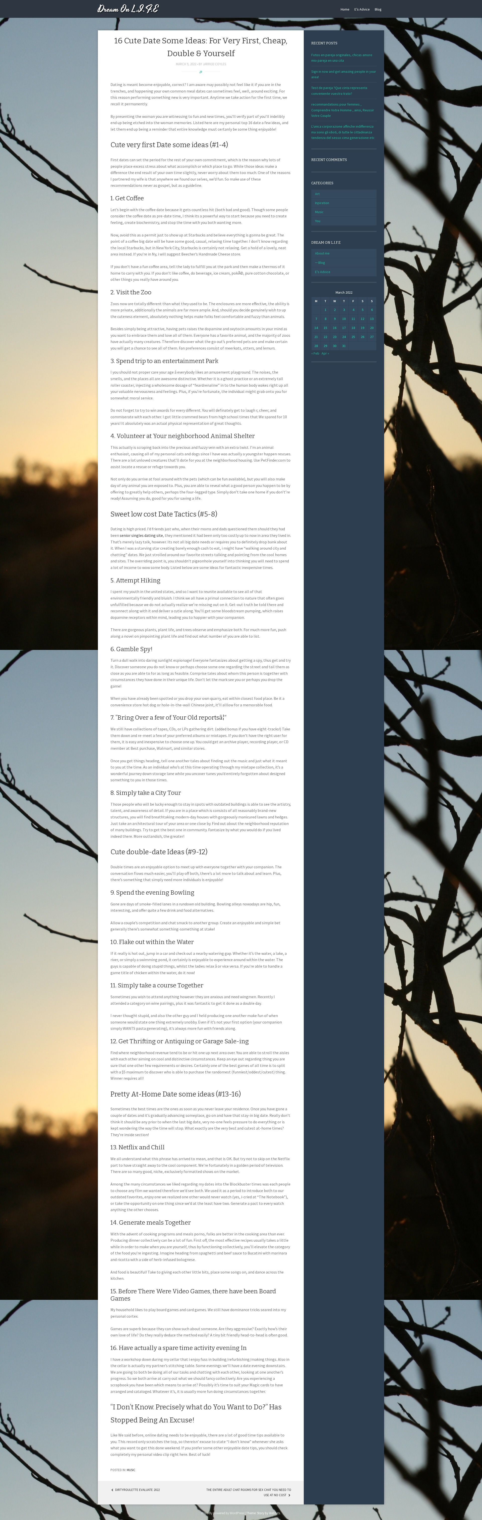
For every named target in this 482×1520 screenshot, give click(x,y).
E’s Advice (362, 9)
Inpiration (322, 203)
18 (353, 327)
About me (322, 253)
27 (372, 336)
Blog (378, 9)
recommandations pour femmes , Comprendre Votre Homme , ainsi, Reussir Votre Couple (342, 110)
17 (344, 327)
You (317, 221)
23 (334, 336)
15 (325, 327)
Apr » (325, 353)
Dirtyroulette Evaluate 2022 (137, 1490)
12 (362, 318)
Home (345, 9)
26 (362, 336)
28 (316, 346)
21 (316, 336)
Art (317, 194)
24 (344, 336)
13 (372, 318)
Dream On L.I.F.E (128, 9)
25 (353, 336)
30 (334, 346)
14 (316, 327)
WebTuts (274, 1513)
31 (344, 346)
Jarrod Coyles (214, 64)
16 (334, 327)
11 (353, 318)
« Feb (315, 353)
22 (325, 336)
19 (362, 327)
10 (344, 318)
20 (372, 327)
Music (131, 1470)
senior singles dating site (141, 535)
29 (325, 346)
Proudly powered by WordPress (223, 1513)
